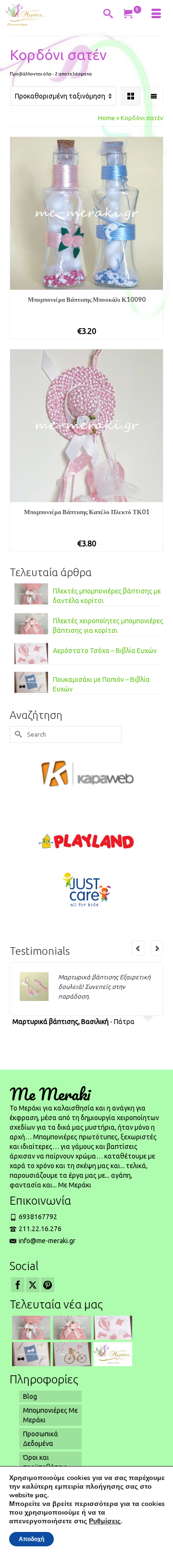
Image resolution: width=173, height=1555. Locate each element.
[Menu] (156, 14)
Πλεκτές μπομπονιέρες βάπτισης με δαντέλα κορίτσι (107, 596)
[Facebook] (18, 1284)
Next (157, 948)
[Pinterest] (47, 1284)
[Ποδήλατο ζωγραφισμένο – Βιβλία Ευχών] (70, 1354)
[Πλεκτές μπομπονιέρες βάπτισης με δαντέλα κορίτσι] (30, 1328)
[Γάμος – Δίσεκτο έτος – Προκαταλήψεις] (111, 1354)
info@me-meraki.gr (47, 1241)
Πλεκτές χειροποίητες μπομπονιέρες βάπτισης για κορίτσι (108, 625)
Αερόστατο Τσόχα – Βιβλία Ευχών (105, 650)
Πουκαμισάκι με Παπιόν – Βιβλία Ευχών (101, 684)
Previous (138, 948)
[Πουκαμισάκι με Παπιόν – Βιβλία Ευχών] (30, 1354)
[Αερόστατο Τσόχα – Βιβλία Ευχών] (111, 1328)
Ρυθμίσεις (105, 1521)
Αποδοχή (31, 1539)
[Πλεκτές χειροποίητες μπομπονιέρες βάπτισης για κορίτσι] (70, 1328)
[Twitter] (32, 1284)
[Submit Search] (17, 734)
